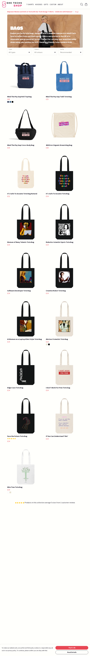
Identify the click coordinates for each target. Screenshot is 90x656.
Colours (36, 49)
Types (10, 49)
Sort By (62, 49)
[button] (29, 52)
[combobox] (19, 52)
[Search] (81, 4)
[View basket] (86, 4)
